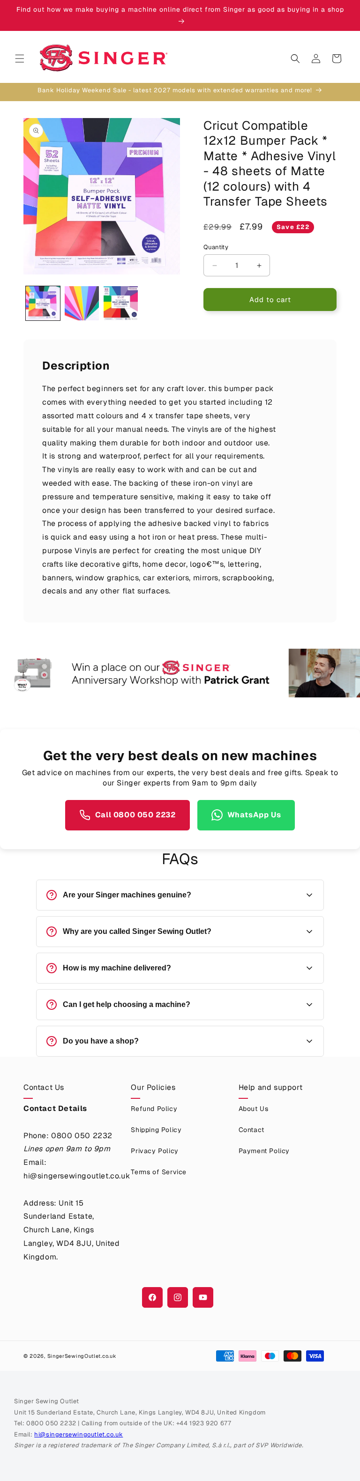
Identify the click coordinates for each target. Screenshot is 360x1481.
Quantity (215, 247)
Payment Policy (264, 1151)
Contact (251, 1130)
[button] (19, 58)
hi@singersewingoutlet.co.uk (78, 1434)
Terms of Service (159, 1172)
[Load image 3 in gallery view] (121, 303)
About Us (254, 1108)
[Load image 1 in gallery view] (43, 303)
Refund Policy (154, 1108)
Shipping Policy (156, 1130)
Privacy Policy (154, 1151)
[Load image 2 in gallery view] (82, 303)
